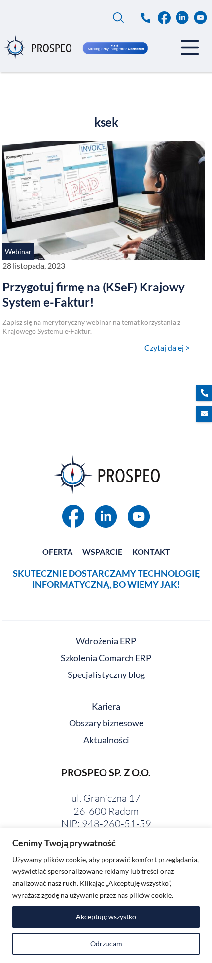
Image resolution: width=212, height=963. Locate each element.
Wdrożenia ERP (106, 640)
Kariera (106, 706)
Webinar (18, 251)
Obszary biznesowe (106, 723)
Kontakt (151, 551)
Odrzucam (106, 943)
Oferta (57, 551)
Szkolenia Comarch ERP (106, 657)
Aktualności (106, 739)
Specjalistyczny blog (106, 674)
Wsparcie (102, 551)
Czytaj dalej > (167, 347)
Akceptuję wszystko (106, 917)
